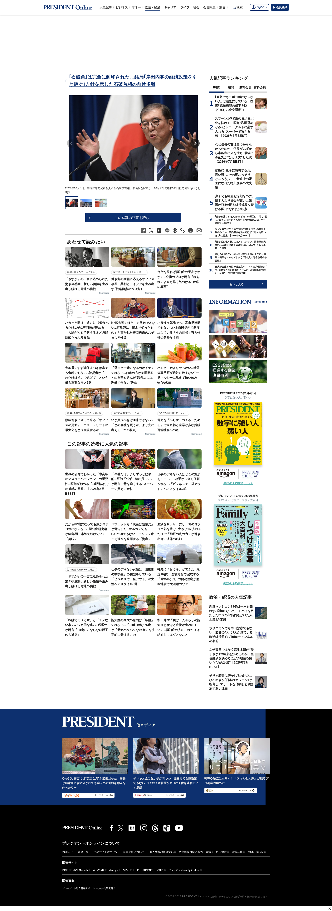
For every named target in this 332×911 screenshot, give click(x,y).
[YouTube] (179, 828)
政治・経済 (152, 7)
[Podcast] (166, 827)
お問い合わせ (255, 851)
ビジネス (122, 7)
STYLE (127, 870)
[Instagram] (143, 827)
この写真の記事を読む (132, 218)
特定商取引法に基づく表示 (195, 851)
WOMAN (98, 870)
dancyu (113, 870)
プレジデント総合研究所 (75, 888)
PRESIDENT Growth (75, 870)
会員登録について (133, 851)
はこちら (238, 483)
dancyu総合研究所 (103, 888)
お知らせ (67, 851)
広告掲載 (221, 851)
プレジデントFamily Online (183, 870)
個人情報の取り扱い (161, 851)
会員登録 (281, 7)
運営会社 (237, 851)
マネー (136, 7)
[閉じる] (329, 908)
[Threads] (155, 827)
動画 (222, 7)
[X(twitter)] (121, 828)
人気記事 (106, 7)
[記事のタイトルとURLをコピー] (182, 230)
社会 (196, 7)
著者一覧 (83, 851)
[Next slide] (195, 143)
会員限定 (209, 7)
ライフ (184, 7)
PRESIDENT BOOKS (150, 870)
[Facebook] (111, 828)
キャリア (170, 7)
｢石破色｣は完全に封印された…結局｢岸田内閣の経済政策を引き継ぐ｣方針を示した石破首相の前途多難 (133, 80)
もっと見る (236, 284)
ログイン (261, 7)
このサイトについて (106, 851)
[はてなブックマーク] (132, 828)
